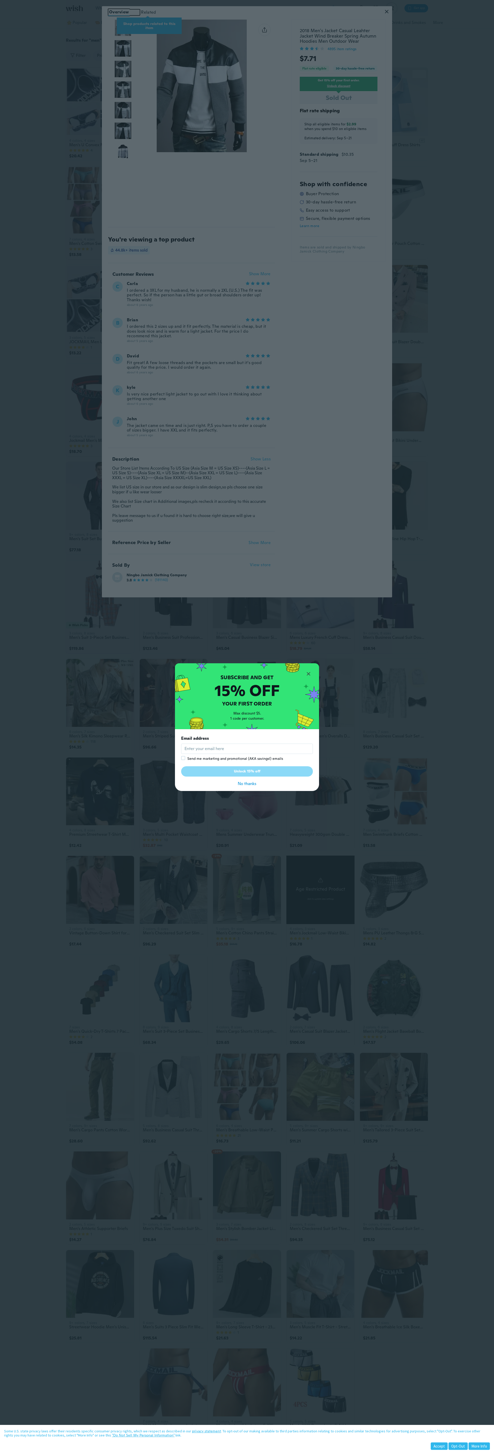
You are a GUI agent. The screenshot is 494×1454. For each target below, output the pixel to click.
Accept (439, 1446)
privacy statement (206, 1431)
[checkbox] (183, 758)
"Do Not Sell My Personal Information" (143, 1435)
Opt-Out (458, 1446)
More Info (479, 1446)
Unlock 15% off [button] (247, 771)
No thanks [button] (247, 783)
